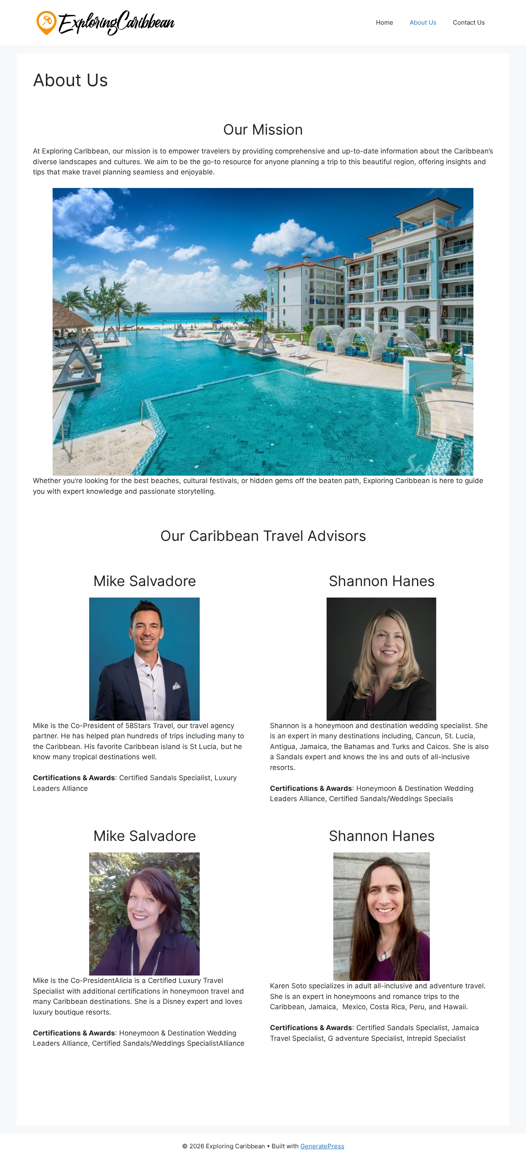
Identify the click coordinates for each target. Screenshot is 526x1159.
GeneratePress (322, 1146)
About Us (423, 22)
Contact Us (469, 22)
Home (384, 22)
